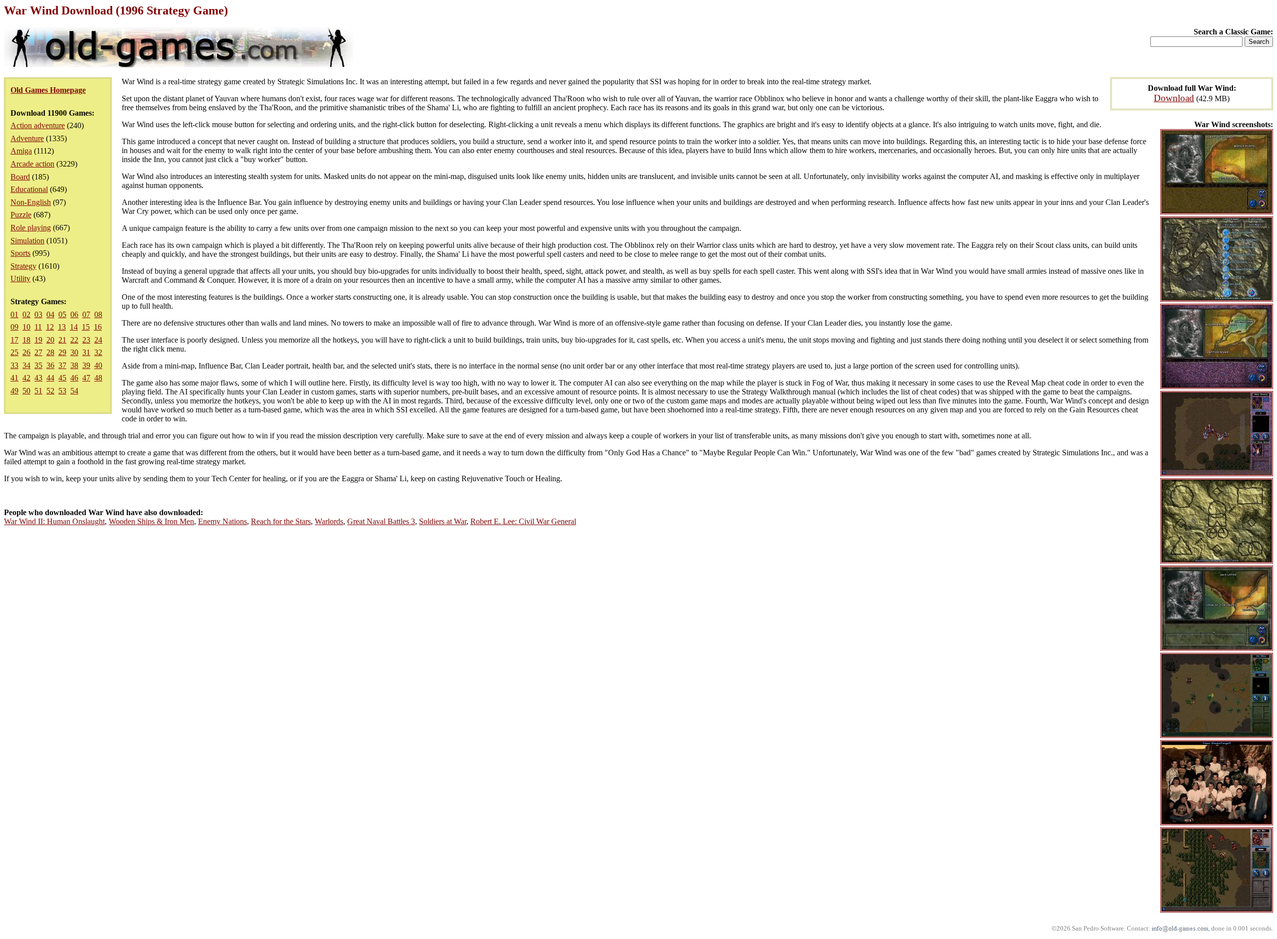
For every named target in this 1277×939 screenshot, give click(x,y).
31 (86, 352)
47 (86, 378)
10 (26, 327)
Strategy (23, 266)
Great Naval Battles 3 (381, 521)
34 (26, 365)
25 (14, 352)
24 (98, 340)
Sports (20, 253)
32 (98, 352)
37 (62, 365)
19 (38, 340)
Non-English (30, 202)
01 (14, 314)
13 (62, 327)
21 (62, 340)
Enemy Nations (222, 521)
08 (98, 314)
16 (98, 327)
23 (86, 340)
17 (14, 340)
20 (50, 340)
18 (26, 340)
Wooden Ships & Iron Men (151, 521)
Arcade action (32, 164)
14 (74, 327)
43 (38, 378)
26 (26, 352)
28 (50, 352)
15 (86, 327)
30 (74, 352)
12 (50, 327)
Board (20, 177)
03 (38, 314)
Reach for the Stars (281, 521)
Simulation (27, 240)
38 (74, 365)
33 (14, 365)
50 (26, 390)
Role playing (30, 227)
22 (74, 340)
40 (98, 365)
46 (74, 378)
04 (50, 314)
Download (1174, 98)
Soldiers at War (442, 521)
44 (50, 378)
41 (14, 378)
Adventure (27, 138)
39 (86, 365)
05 (62, 314)
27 (38, 352)
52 (50, 390)
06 (74, 314)
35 (38, 365)
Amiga (21, 151)
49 (14, 390)
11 (38, 327)
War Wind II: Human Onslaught (54, 521)
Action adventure (37, 125)
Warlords (329, 521)
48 (98, 378)
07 (86, 314)
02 (26, 314)
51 (38, 390)
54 (74, 390)
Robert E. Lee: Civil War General (523, 521)
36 (50, 365)
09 (14, 327)
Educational (29, 189)
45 (62, 378)
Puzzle (20, 214)
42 (26, 378)
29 (62, 352)
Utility (20, 278)
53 (62, 390)
